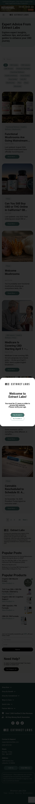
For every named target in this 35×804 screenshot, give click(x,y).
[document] (17, 402)
